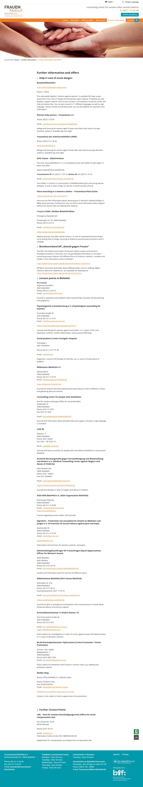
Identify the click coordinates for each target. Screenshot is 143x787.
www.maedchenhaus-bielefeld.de (50, 600)
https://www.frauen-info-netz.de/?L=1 (52, 196)
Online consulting (130, 15)
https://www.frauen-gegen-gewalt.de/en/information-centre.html (63, 263)
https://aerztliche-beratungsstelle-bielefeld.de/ (56, 485)
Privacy (125, 754)
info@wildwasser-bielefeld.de (55, 379)
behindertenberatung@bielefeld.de (57, 416)
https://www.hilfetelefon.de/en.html (52, 87)
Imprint (116, 754)
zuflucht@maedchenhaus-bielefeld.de (58, 179)
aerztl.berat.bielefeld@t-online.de (56, 481)
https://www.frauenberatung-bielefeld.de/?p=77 (56, 326)
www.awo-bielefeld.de (46, 145)
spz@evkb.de (48, 354)
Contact (130, 20)
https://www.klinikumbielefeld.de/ (51, 232)
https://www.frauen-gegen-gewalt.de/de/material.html (59, 273)
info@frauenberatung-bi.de (54, 321)
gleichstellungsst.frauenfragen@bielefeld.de (61, 568)
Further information (116, 20)
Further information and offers (50, 60)
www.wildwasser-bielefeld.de (49, 384)
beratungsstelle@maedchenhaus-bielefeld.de (61, 595)
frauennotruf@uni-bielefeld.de (92, 769)
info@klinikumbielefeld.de (53, 227)
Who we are (100, 20)
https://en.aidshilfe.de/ (46, 511)
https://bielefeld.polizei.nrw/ (48, 630)
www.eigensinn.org (45, 540)
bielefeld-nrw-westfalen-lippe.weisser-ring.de (55, 691)
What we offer (87, 20)
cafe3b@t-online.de (50, 446)
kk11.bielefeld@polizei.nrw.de (55, 627)
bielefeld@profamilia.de (52, 293)
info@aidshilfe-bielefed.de (53, 508)
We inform (75, 20)
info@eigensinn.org (51, 536)
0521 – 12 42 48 (131, 10)
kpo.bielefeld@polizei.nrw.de (54, 660)
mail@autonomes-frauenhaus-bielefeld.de (60, 124)
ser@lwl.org (47, 733)
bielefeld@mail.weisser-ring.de (55, 687)
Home (65, 20)
